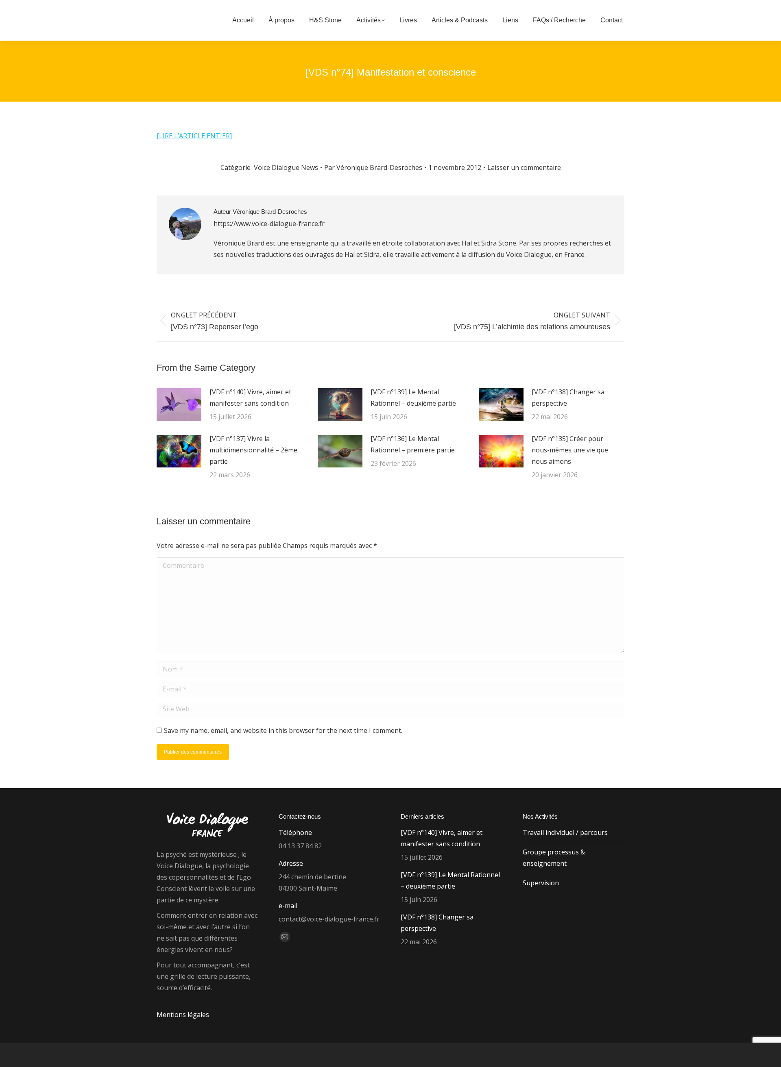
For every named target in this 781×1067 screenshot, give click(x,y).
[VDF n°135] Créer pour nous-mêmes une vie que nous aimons (570, 450)
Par (373, 167)
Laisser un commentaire (524, 167)
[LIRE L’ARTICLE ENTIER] (194, 135)
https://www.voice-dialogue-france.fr (269, 223)
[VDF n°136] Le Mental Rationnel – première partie (413, 444)
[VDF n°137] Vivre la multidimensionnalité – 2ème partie (253, 450)
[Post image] (179, 404)
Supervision (541, 882)
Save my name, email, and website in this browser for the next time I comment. (283, 730)
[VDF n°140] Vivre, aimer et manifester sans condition (250, 397)
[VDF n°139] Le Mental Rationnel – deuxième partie (413, 397)
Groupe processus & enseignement (554, 858)
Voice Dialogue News (286, 167)
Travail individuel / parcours (565, 832)
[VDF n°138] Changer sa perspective (568, 397)
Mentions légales (183, 1014)
